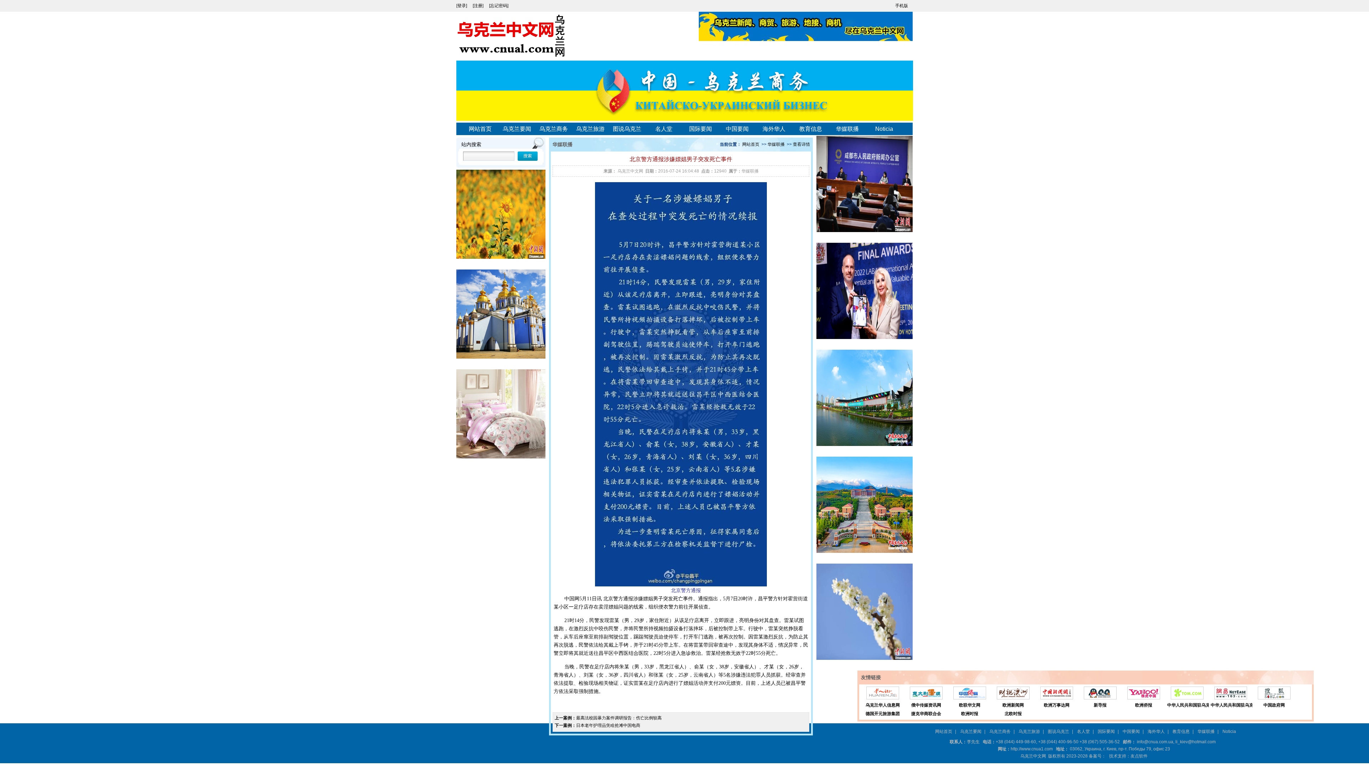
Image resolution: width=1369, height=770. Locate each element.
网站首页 (480, 129)
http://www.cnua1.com (1032, 748)
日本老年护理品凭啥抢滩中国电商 (608, 725)
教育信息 (810, 129)
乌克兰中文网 (630, 171)
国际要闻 (700, 129)
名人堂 (663, 129)
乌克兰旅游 (590, 129)
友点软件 (1139, 756)
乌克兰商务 (553, 129)
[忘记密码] (498, 5)
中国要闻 (737, 129)
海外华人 (774, 129)
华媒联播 (847, 129)
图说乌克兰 (627, 129)
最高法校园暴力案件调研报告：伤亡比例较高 (619, 717)
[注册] (478, 5)
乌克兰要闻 (517, 129)
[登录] (462, 5)
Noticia (884, 129)
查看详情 (801, 144)
